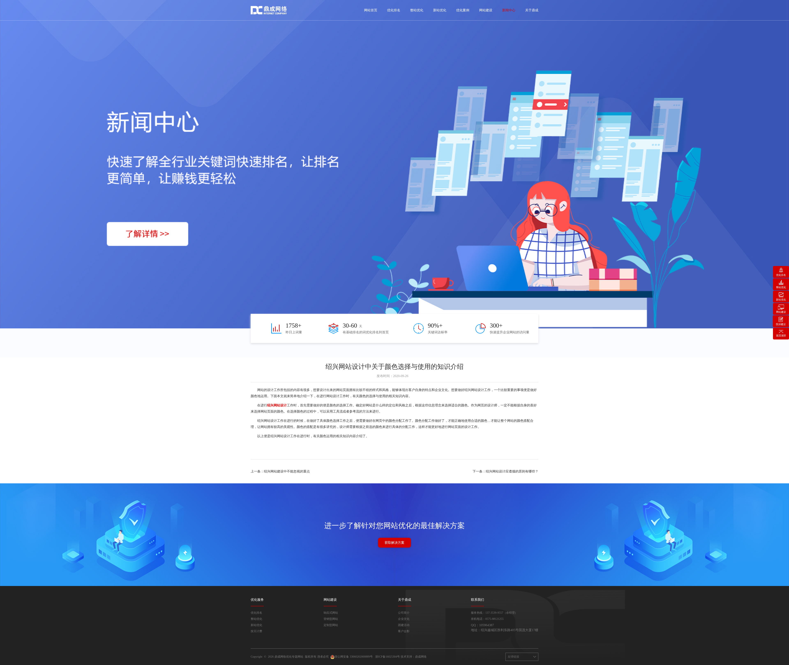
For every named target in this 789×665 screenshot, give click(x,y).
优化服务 (257, 599)
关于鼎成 (531, 10)
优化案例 (462, 10)
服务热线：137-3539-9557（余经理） (494, 612)
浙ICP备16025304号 (387, 656)
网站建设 (485, 10)
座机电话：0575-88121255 (487, 618)
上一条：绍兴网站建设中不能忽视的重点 (280, 471)
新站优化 (439, 10)
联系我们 (477, 599)
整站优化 (416, 10)
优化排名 (393, 10)
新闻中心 (508, 10)
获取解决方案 (394, 542)
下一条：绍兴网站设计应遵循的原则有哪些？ (505, 471)
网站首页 (370, 10)
